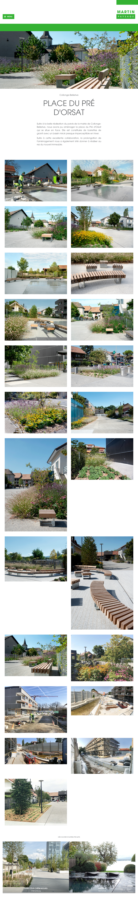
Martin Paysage (125, 14)
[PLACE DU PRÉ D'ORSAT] (36, 181)
